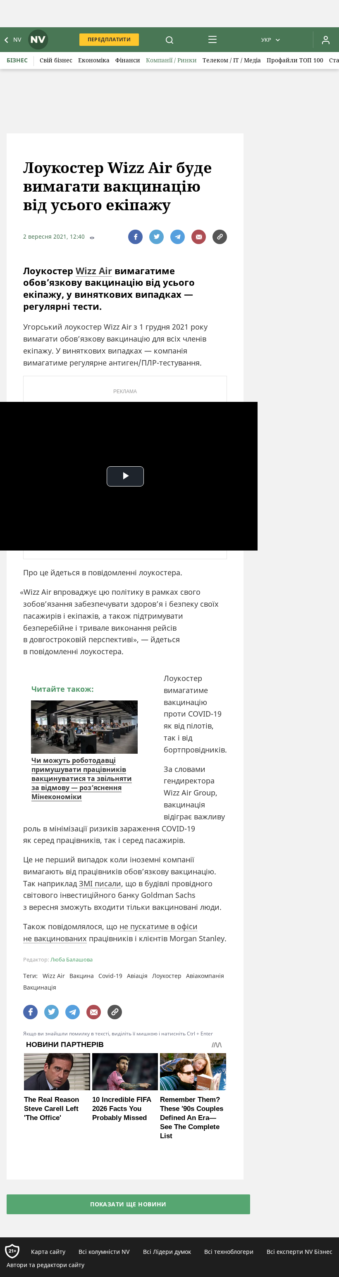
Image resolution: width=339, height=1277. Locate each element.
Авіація (137, 976)
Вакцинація (39, 987)
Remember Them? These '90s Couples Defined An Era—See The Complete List (191, 1118)
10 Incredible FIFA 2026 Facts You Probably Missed (121, 1109)
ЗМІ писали (100, 883)
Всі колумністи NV (104, 1252)
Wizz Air (94, 270)
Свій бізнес (56, 60)
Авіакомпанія (205, 976)
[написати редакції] (198, 237)
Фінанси (127, 60)
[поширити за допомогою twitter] (156, 237)
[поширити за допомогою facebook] (135, 237)
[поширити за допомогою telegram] (177, 237)
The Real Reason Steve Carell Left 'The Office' (51, 1109)
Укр (266, 39)
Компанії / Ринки (171, 60)
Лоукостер (166, 976)
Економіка (94, 60)
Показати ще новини (128, 1204)
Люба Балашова (71, 959)
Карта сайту (48, 1252)
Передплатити (109, 39)
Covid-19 (110, 976)
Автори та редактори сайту (45, 1265)
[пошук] (169, 39)
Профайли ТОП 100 (295, 60)
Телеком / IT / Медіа (232, 60)
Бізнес (17, 60)
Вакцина (81, 976)
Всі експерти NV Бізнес (299, 1252)
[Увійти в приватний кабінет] (326, 39)
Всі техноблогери (228, 1252)
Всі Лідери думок (167, 1252)
